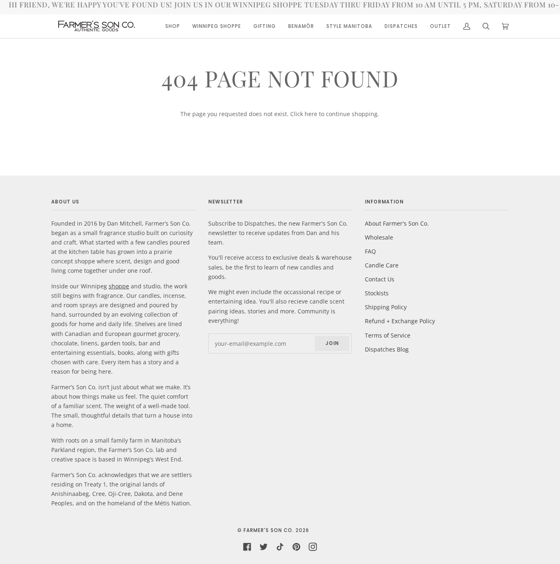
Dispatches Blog (387, 349)
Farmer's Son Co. (269, 530)
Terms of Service (387, 335)
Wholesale (379, 237)
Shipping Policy (386, 307)
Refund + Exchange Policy (400, 321)
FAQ (370, 251)
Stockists (377, 293)
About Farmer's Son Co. (397, 223)
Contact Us (379, 279)
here (311, 114)
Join (332, 343)
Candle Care (381, 265)
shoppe (119, 286)
